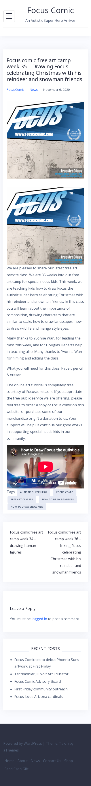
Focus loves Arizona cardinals (38, 696)
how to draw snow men (27, 506)
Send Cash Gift (16, 768)
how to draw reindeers (58, 499)
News (34, 89)
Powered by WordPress (22, 743)
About (22, 760)
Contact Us (52, 760)
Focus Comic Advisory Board (37, 681)
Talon (64, 743)
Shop (68, 760)
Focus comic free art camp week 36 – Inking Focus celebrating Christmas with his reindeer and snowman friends (64, 552)
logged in (39, 618)
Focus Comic (50, 10)
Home (9, 760)
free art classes (22, 499)
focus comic (64, 492)
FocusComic (15, 89)
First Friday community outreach (41, 689)
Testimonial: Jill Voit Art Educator (41, 674)
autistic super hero (33, 492)
